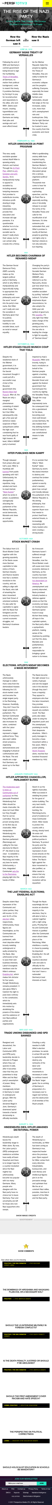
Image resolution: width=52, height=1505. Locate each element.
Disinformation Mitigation (31, 1496)
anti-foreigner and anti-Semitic (10, 174)
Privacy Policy (33, 1489)
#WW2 (12, 1265)
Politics (7, 1263)
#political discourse (28, 1405)
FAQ (12, 1489)
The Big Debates (19, 1263)
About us (5, 1489)
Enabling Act (8, 974)
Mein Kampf (8, 492)
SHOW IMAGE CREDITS (26, 1216)
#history (15, 1441)
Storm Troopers (38, 751)
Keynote (16, 1492)
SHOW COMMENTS (26, 1251)
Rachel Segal (27, 28)
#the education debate (28, 1441)
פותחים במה (16, 1496)
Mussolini (36, 360)
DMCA (8, 1492)
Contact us (21, 1489)
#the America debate (22, 1299)
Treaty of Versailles (10, 77)
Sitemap (26, 1492)
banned (6, 472)
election (6, 919)
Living (6, 1405)
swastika (39, 315)
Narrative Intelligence (39, 1492)
